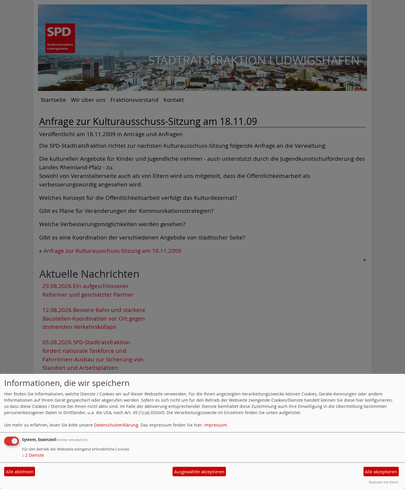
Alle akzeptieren (381, 471)
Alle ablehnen (20, 471)
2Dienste (33, 455)
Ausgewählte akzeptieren (199, 471)
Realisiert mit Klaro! (383, 482)
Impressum (215, 425)
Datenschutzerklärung (116, 425)
